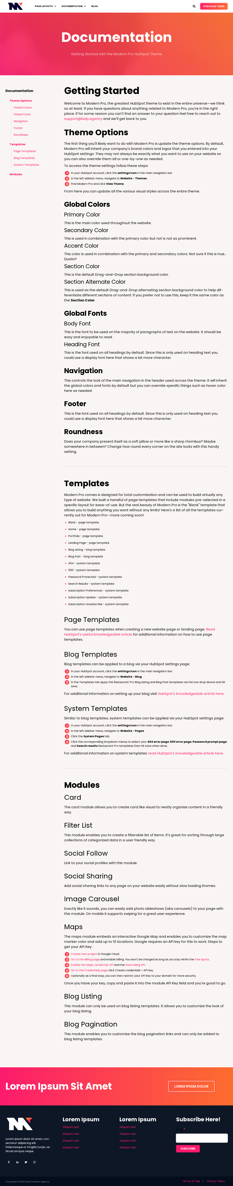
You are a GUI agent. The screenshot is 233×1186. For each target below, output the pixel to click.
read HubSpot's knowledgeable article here (185, 753)
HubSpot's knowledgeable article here (191, 693)
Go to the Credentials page (89, 970)
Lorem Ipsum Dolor (191, 1086)
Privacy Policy (215, 1181)
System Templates (26, 165)
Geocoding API (135, 965)
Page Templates (25, 151)
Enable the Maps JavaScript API (92, 965)
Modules (16, 174)
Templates (17, 144)
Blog (94, 6)
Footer (18, 128)
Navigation (21, 121)
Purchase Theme (213, 6)
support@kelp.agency (83, 118)
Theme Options (21, 101)
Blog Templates (24, 158)
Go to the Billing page (85, 959)
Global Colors (23, 108)
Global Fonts (22, 114)
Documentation (72, 6)
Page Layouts (44, 6)
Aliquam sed (71, 1127)
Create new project (84, 954)
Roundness (21, 135)
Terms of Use (191, 1181)
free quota (202, 959)
